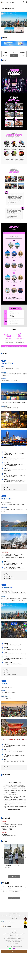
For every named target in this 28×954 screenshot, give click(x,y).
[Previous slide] (2, 30)
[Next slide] (25, 30)
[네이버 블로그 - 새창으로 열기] (10, 949)
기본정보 (5, 52)
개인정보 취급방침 (12, 916)
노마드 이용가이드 (4, 916)
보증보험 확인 (24, 916)
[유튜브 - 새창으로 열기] (18, 949)
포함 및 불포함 (5, 55)
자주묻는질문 (22, 55)
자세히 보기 (14, 876)
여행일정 (14, 52)
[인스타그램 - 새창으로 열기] (14, 949)
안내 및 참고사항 (22, 52)
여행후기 (14, 55)
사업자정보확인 (14, 918)
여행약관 (18, 916)
